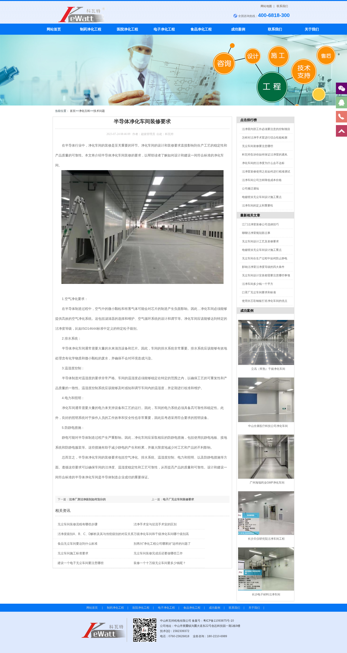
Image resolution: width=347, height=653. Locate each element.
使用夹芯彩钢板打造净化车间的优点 (264, 301)
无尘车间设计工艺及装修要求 (260, 241)
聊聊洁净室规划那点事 (256, 233)
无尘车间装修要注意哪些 (257, 146)
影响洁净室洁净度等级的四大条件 (263, 267)
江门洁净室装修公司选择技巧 (260, 224)
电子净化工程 (164, 29)
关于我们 (312, 29)
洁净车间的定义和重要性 (257, 205)
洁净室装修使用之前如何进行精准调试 (266, 171)
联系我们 (282, 6)
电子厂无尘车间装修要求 (178, 499)
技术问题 (99, 111)
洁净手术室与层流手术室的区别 (155, 524)
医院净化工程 (127, 29)
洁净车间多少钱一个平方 (257, 284)
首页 (73, 111)
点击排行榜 (248, 120)
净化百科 (84, 111)
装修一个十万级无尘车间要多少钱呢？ (160, 563)
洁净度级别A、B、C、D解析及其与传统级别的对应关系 (96, 534)
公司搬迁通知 (250, 188)
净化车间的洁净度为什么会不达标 (263, 163)
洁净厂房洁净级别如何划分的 (87, 499)
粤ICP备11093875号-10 (218, 620)
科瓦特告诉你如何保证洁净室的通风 (264, 154)
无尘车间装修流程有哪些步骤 (77, 524)
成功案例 (238, 29)
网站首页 (54, 29)
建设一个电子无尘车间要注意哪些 (81, 563)
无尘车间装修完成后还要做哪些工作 (158, 553)
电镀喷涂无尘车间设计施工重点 (262, 197)
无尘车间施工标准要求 (73, 553)
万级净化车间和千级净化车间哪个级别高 (161, 534)
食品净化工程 (201, 29)
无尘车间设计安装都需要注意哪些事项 (266, 275)
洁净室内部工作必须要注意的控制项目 (266, 129)
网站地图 (266, 6)
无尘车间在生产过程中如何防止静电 (264, 258)
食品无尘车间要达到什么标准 (77, 543)
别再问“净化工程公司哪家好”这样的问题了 (162, 543)
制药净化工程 (90, 29)
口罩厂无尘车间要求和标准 (259, 292)
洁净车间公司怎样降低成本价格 (262, 180)
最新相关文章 (250, 215)
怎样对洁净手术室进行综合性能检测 (264, 137)
